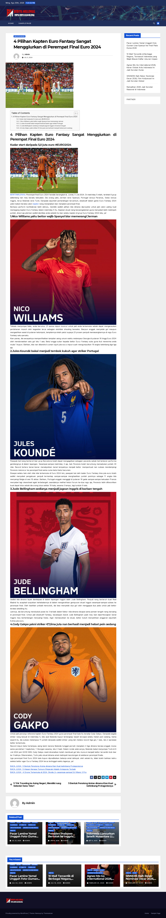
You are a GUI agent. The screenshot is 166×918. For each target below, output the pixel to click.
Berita (51, 873)
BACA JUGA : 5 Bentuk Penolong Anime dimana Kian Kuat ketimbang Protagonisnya (46, 766)
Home (11, 23)
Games (12, 822)
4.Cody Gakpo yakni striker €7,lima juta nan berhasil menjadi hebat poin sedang (46, 128)
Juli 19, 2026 (56, 883)
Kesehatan (26, 822)
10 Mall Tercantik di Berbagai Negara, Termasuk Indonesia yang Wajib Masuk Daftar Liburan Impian (142, 56)
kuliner (34, 822)
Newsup (38, 913)
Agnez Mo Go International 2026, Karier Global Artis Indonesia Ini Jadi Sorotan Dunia (141, 67)
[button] (154, 23)
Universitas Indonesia (30, 827)
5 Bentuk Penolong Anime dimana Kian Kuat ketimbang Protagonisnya (90, 784)
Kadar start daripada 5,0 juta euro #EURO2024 (34, 119)
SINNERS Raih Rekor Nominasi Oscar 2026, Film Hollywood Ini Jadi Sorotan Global (140, 78)
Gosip (19, 822)
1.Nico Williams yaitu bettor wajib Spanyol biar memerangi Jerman (41, 121)
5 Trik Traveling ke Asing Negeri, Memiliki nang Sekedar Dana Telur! (37, 784)
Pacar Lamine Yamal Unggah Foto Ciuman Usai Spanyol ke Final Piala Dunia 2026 (142, 45)
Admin (27, 54)
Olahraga (13, 825)
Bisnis (96, 870)
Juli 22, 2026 (17, 883)
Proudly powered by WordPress (17, 913)
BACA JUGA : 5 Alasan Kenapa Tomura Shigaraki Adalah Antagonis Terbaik (43, 769)
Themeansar (48, 913)
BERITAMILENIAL (18, 195)
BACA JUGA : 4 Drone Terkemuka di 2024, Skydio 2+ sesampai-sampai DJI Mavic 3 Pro (48, 772)
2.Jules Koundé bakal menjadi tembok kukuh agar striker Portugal (41, 123)
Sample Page (25, 23)
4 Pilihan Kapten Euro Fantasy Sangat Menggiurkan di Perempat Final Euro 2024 (45, 117)
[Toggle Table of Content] (74, 113)
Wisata (12, 830)
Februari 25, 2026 (97, 883)
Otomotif (22, 825)
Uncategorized (19, 36)
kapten (36, 204)
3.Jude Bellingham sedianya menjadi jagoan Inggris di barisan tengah (43, 126)
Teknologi (31, 825)
